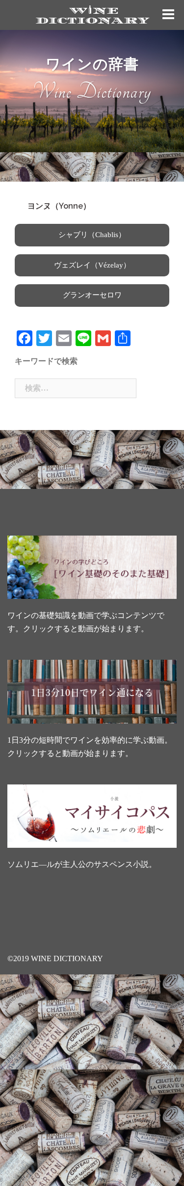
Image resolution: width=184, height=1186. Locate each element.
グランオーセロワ (92, 295)
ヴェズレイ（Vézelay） (92, 265)
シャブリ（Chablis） (92, 235)
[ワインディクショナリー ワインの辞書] (92, 14)
